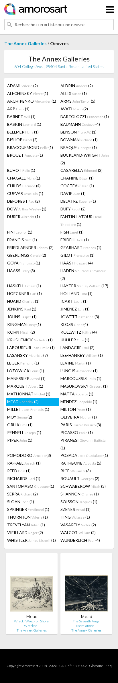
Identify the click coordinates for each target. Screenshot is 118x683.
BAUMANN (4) (80, 124)
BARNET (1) (21, 116)
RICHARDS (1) (23, 478)
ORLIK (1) (20, 424)
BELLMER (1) (23, 132)
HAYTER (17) (84, 285)
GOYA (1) (23, 262)
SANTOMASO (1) (30, 486)
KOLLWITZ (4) (78, 332)
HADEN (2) (83, 274)
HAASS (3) (21, 270)
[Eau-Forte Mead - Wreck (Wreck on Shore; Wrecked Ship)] (31, 585)
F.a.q (108, 666)
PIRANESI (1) (83, 444)
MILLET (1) (28, 409)
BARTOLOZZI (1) (84, 116)
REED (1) (19, 470)
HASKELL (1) (24, 285)
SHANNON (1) (79, 493)
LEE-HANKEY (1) (81, 355)
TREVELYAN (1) (26, 524)
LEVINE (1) (75, 363)
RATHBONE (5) (80, 463)
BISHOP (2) (22, 139)
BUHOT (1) (21, 170)
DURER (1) (23, 216)
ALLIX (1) (73, 93)
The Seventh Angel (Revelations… (86, 623)
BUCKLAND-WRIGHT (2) (84, 159)
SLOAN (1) (20, 501)
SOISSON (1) (78, 501)
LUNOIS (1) (79, 370)
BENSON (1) (78, 132)
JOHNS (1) (22, 316)
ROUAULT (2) (79, 478)
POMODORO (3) (29, 455)
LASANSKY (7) (27, 355)
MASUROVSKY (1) (84, 386)
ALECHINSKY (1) (27, 93)
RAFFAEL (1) (24, 463)
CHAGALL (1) (23, 178)
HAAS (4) (76, 262)
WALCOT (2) (78, 532)
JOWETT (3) (79, 316)
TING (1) (75, 517)
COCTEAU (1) (77, 185)
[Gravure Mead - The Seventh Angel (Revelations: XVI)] (86, 585)
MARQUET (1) (25, 386)
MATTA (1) (76, 393)
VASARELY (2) (78, 524)
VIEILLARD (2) (25, 532)
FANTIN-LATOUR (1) (81, 220)
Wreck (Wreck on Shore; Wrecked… (32, 623)
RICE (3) (75, 470)
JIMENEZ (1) (75, 308)
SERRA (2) (22, 493)
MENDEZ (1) (78, 401)
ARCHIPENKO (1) (31, 101)
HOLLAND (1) (76, 293)
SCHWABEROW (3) (83, 486)
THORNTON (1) (27, 517)
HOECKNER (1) (24, 293)
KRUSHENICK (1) (30, 339)
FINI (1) (19, 232)
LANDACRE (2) (77, 347)
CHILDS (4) (24, 185)
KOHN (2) (21, 332)
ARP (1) (18, 108)
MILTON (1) (75, 409)
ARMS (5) (77, 101)
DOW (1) (26, 208)
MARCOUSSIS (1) (80, 378)
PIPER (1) (19, 440)
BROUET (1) (25, 155)
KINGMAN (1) (24, 324)
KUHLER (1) (74, 339)
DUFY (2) (73, 208)
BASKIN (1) (24, 124)
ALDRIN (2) (76, 85)
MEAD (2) (23, 401)
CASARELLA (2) (81, 170)
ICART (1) (74, 301)
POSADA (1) (84, 455)
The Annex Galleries (25, 43)
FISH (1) (72, 232)
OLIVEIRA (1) (78, 417)
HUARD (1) (23, 301)
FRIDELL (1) (74, 239)
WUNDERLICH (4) (80, 540)
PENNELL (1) (24, 432)
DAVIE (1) (73, 193)
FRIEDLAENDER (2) (30, 247)
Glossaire (96, 666)
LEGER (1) (23, 363)
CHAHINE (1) (77, 178)
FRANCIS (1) (22, 239)
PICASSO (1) (76, 432)
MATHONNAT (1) (28, 393)
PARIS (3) (80, 424)
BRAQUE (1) (78, 147)
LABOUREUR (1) (31, 347)
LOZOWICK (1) (25, 370)
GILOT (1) (77, 255)
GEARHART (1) (80, 247)
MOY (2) (19, 417)
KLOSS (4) (74, 324)
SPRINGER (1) (28, 509)
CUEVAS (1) (25, 193)
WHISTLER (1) (31, 540)
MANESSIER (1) (26, 378)
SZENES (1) (75, 509)
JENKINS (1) (21, 308)
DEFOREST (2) (23, 201)
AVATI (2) (74, 108)
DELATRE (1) (78, 201)
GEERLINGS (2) (26, 255)
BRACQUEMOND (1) (30, 147)
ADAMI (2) (22, 85)
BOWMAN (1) (79, 139)
